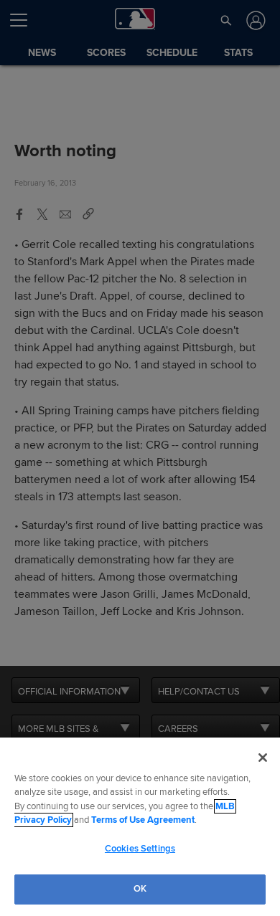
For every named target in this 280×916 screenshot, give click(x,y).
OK (140, 888)
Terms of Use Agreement (143, 820)
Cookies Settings (140, 848)
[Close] (263, 757)
